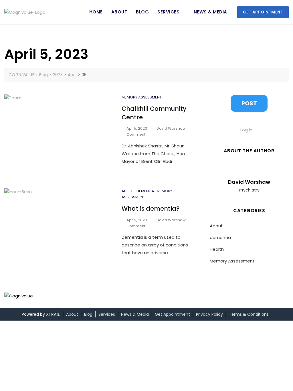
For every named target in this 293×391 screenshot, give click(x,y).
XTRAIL (53, 314)
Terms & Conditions (249, 314)
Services (168, 12)
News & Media (210, 12)
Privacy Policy (209, 314)
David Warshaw (171, 128)
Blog (142, 12)
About (119, 12)
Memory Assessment (142, 97)
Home (96, 12)
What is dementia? (151, 208)
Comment (135, 135)
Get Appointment (263, 12)
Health (217, 249)
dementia (145, 191)
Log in (246, 130)
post (249, 103)
